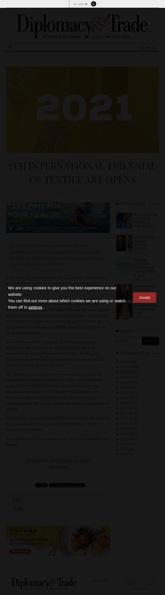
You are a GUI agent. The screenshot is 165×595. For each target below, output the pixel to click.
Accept (144, 298)
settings (35, 307)
